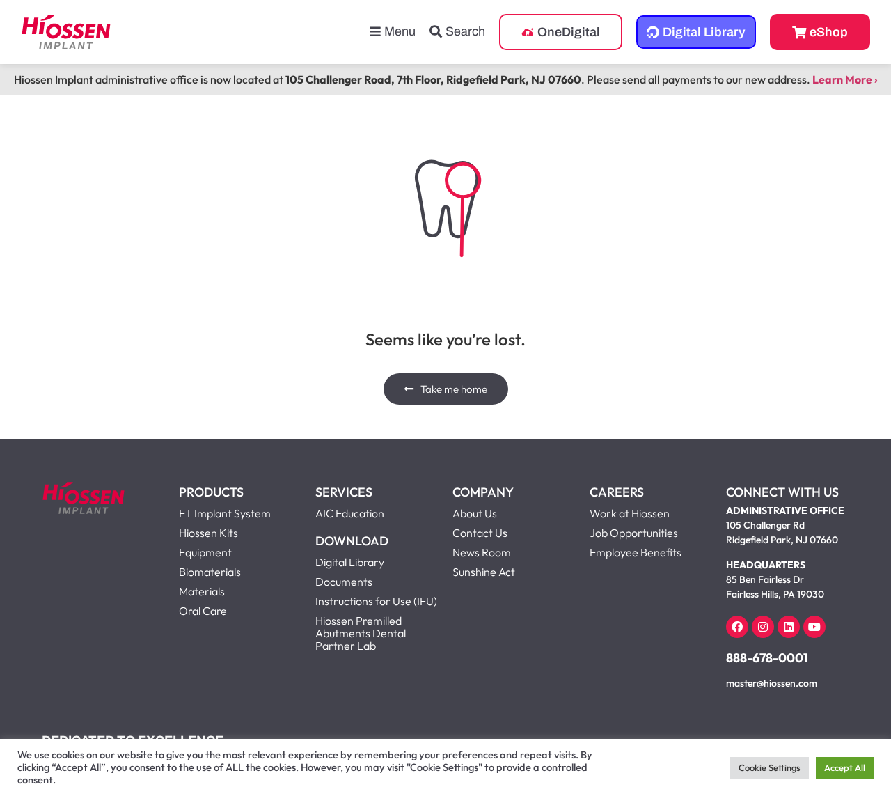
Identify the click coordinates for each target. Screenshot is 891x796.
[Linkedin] (789, 627)
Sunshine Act (483, 572)
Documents (343, 581)
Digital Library (349, 562)
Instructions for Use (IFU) (376, 601)
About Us (474, 513)
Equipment (205, 552)
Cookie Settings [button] (770, 767)
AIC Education (349, 513)
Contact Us (479, 533)
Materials (202, 591)
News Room (481, 552)
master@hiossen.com (771, 683)
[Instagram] (763, 627)
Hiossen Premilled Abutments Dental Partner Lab (360, 633)
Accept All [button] (844, 767)
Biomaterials (210, 572)
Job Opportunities (634, 533)
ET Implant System (225, 513)
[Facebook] (737, 627)
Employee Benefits (635, 552)
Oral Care (203, 611)
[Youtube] (814, 627)
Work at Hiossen (630, 513)
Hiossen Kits (208, 533)
